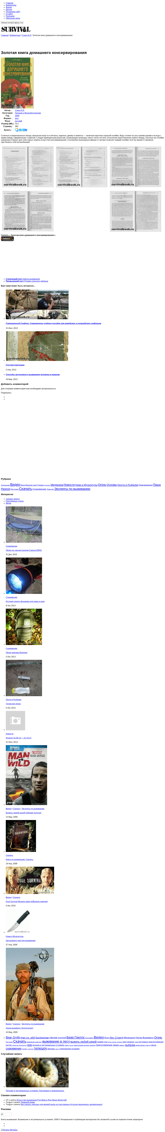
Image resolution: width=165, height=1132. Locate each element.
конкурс (130, 1042)
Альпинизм (5, 485)
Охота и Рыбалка (127, 484)
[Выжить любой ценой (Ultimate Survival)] (26, 805)
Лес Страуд (116, 1037)
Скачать (25, 489)
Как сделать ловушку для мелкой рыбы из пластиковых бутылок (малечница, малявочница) (61, 1104)
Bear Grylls (13, 1037)
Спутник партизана (15, 365)
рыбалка (130, 1045)
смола (153, 1045)
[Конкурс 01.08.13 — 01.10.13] (15, 730)
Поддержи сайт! (13, 12)
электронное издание (69, 1049)
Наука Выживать (145, 1037)
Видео (15, 484)
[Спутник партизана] (37, 360)
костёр (9, 1045)
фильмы (51, 1049)
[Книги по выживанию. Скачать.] (21, 851)
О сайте (9, 14)
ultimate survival (57, 1037)
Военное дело (31, 485)
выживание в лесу (56, 1041)
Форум (9, 7)
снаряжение (14, 1048)
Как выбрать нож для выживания (21, 941)
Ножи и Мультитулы (86, 485)
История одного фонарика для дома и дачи (25, 601)
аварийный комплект (34, 1042)
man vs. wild (28, 1037)
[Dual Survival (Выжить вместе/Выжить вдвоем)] (30, 893)
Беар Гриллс (76, 1037)
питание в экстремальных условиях (48, 1045)
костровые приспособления (151, 1042)
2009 (17, 116)
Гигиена (40, 485)
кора (136, 1042)
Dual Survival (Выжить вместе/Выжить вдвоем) (27, 902)
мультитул (23, 1045)
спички (24, 1049)
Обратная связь (13, 18)
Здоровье (47, 485)
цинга (57, 1049)
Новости (69, 484)
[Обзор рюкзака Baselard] (24, 644)
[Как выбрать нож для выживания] (18, 932)
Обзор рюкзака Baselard (16, 653)
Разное (5, 488)
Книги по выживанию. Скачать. (19, 859)
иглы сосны (112, 1042)
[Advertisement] (45, 41)
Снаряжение (39, 489)
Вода (23, 485)
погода (71, 1045)
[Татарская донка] (24, 695)
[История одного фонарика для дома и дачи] (24, 593)
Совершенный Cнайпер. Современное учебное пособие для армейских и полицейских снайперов (53, 323)
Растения (14, 489)
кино (125, 1042)
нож (29, 1044)
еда (105, 1042)
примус (122, 1045)
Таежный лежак (28, 1102)
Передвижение (146, 485)
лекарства (15, 1045)
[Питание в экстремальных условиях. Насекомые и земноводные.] (37, 1087)
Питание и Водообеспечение (28, 113)
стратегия (30, 1049)
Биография (89, 1038)
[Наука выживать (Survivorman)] (30, 1020)
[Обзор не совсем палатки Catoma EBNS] (24, 542)
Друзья (9, 9)
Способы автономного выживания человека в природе (33, 375)
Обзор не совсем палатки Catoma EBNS (24, 550)
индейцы (119, 1042)
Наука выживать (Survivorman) (19, 1028)
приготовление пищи (107, 1045)
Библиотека (11, 5)
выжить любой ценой (83, 1041)
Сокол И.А (26, 35)
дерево (100, 1042)
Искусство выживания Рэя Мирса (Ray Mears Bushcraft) (42, 1100)
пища (67, 1045)
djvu (17, 118)
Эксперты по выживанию (72, 489)
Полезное (10, 16)
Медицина (57, 484)
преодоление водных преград (85, 1045)
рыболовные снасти (143, 1045)
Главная (9, 3)
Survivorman (42, 1037)
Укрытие (50, 489)
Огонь (102, 484)
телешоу (40, 1048)
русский (18, 121)
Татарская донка (13, 704)
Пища (157, 484)
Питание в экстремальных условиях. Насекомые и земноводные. (35, 1091)
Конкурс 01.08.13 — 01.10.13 (18, 738)
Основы (112, 484)
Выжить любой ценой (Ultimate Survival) (23, 813)
